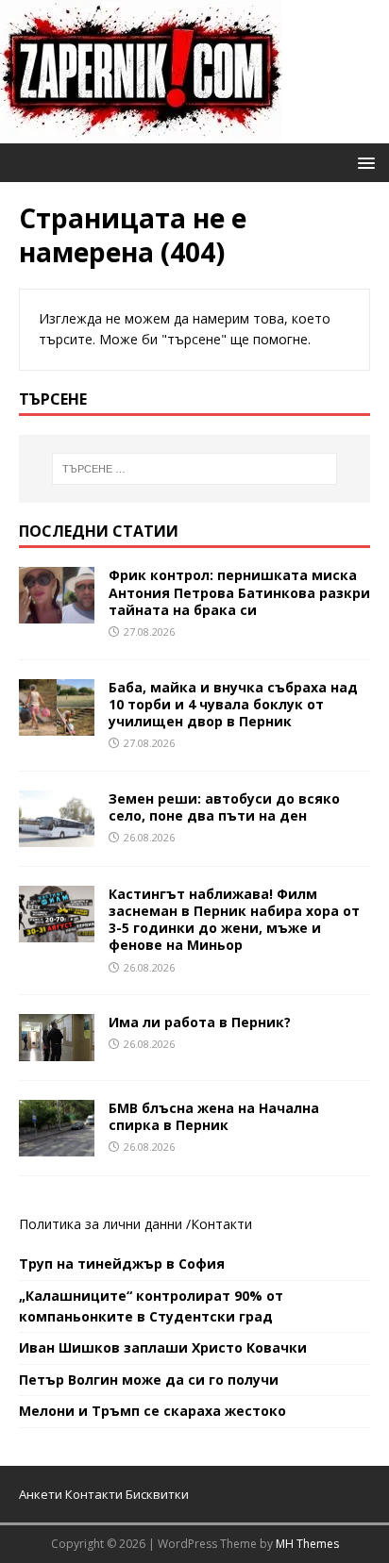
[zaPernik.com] (141, 132)
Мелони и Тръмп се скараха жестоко (152, 1411)
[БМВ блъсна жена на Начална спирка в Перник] (56, 1145)
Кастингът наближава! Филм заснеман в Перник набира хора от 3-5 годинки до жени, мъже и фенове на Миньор (234, 920)
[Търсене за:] (195, 469)
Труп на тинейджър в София (122, 1263)
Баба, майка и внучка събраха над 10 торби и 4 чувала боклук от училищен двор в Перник (233, 704)
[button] (363, 161)
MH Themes (307, 1544)
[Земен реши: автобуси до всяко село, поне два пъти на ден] (56, 835)
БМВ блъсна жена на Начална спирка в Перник (214, 1116)
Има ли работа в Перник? (200, 1022)
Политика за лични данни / (105, 1224)
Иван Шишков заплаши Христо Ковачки (163, 1347)
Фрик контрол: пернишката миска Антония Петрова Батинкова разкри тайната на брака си (239, 592)
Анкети (40, 1494)
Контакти (221, 1224)
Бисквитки (157, 1494)
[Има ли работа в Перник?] (56, 1049)
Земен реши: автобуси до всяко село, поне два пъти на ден (224, 807)
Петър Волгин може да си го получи (149, 1379)
